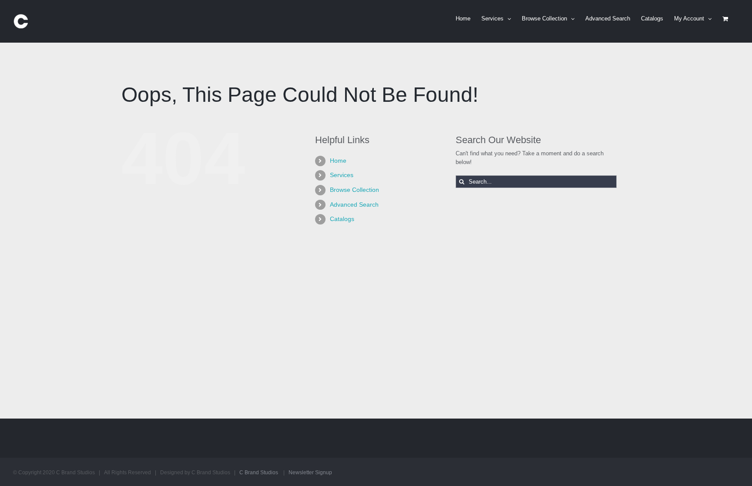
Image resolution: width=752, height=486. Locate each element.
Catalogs (342, 218)
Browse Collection (354, 189)
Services (341, 174)
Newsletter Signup (310, 472)
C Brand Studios (258, 472)
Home (338, 160)
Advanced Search (354, 204)
